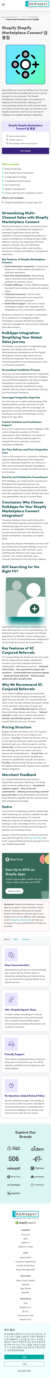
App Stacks (25, 1288)
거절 (24, 1363)
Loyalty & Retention (25, 1265)
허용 (24, 1356)
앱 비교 (25, 1311)
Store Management (25, 1269)
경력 (25, 1238)
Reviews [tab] (26, 939)
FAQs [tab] (15, 939)
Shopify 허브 (25, 1319)
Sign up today (36, 837)
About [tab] (7, 939)
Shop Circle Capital (25, 1280)
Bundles (25, 1292)
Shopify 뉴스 (25, 1307)
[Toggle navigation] (3, 4)
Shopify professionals (21, 919)
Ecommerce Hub (25, 1315)
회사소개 (25, 1234)
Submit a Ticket (25, 1246)
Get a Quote (25, 150)
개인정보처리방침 (15, 1349)
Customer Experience (25, 1261)
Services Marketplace (10, 17)
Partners (25, 1284)
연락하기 (25, 1242)
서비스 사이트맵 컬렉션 (30, 17)
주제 (25, 1303)
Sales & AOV (25, 1257)
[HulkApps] (37, 4)
